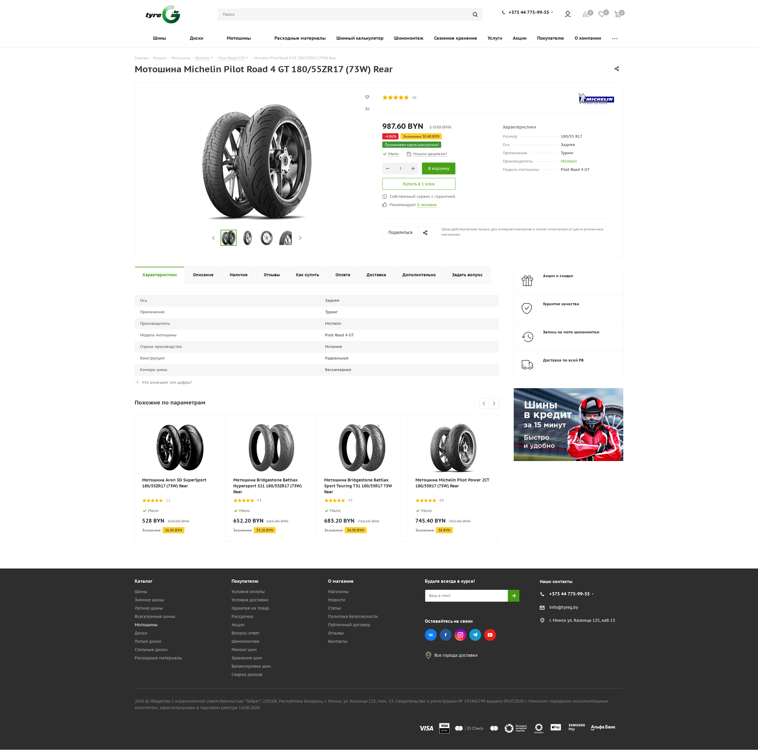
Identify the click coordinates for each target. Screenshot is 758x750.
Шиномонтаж (245, 641)
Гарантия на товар (250, 608)
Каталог (143, 581)
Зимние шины (149, 600)
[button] (733, 532)
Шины (141, 591)
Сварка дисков (247, 674)
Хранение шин (247, 658)
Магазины (338, 591)
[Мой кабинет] (568, 14)
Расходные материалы (158, 658)
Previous (213, 238)
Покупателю (245, 581)
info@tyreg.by (563, 607)
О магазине (341, 581)
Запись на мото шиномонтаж (571, 332)
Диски (141, 633)
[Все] (614, 38)
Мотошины (146, 624)
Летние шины (149, 608)
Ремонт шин (244, 649)
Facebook (446, 635)
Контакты (337, 641)
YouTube (490, 635)
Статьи (334, 608)
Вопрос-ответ (245, 633)
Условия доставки (250, 600)
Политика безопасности (353, 616)
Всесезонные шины (155, 616)
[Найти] (475, 14)
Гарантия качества (561, 303)
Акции (238, 624)
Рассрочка (242, 616)
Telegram (475, 635)
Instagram (460, 635)
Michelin (569, 161)
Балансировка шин (251, 666)
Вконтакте (431, 635)
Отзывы (336, 633)
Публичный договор (349, 624)
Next (300, 238)
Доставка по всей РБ (563, 360)
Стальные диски (151, 649)
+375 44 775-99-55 (529, 12)
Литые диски (148, 641)
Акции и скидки (558, 275)
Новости (336, 600)
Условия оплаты (248, 591)
